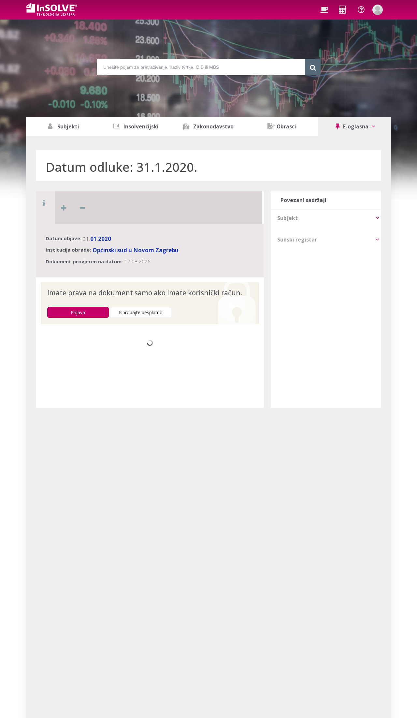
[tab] (326, 218)
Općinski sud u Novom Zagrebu (136, 250)
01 (93, 238)
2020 (104, 238)
